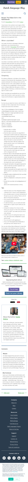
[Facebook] (14, 458)
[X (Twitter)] (9, 458)
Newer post (21, 393)
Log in (18, 2)
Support (14, 436)
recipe (21, 260)
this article (13, 47)
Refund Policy (14, 441)
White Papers (14, 418)
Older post (6, 393)
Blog (14, 405)
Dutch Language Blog (14, 8)
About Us (14, 402)
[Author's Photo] (14, 311)
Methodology (14, 420)
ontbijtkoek (16, 260)
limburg (11, 260)
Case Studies (14, 415)
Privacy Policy (14, 471)
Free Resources (14, 423)
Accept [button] (11, 479)
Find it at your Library (14, 293)
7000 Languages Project (14, 426)
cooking (6, 260)
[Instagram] (4, 458)
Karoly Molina (9, 22)
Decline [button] (17, 479)
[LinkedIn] (19, 458)
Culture (21, 22)
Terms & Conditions (14, 447)
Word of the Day (14, 429)
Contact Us (14, 438)
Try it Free (11, 2)
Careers (14, 408)
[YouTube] (23, 458)
